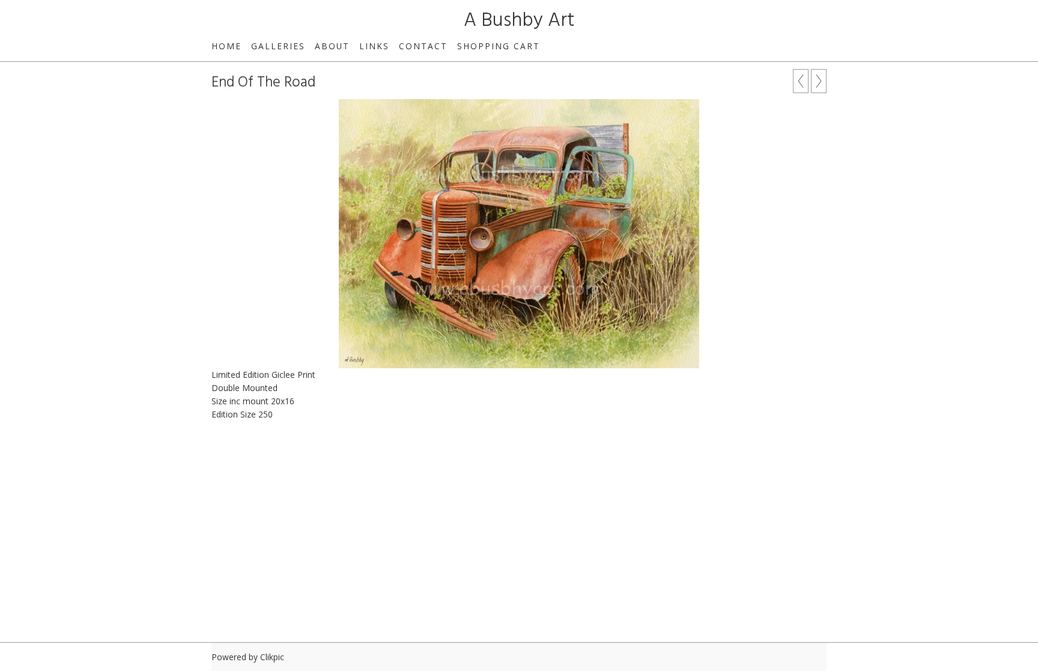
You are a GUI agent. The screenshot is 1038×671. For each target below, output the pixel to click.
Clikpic (272, 657)
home (226, 46)
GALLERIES (278, 46)
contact (423, 46)
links (374, 46)
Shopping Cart (498, 46)
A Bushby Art (519, 21)
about (332, 46)
